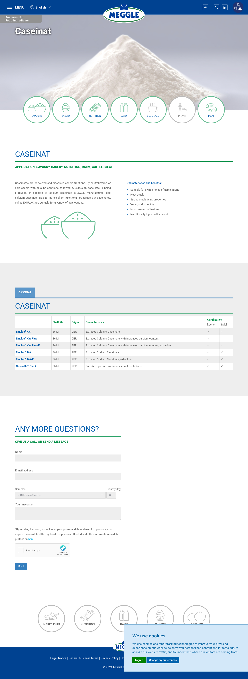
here (31, 539)
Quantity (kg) (113, 489)
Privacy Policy (110, 658)
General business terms (83, 658)
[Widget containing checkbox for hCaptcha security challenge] (42, 550)
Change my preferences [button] (163, 660)
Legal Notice (58, 658)
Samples (20, 489)
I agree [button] (139, 660)
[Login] (205, 7)
